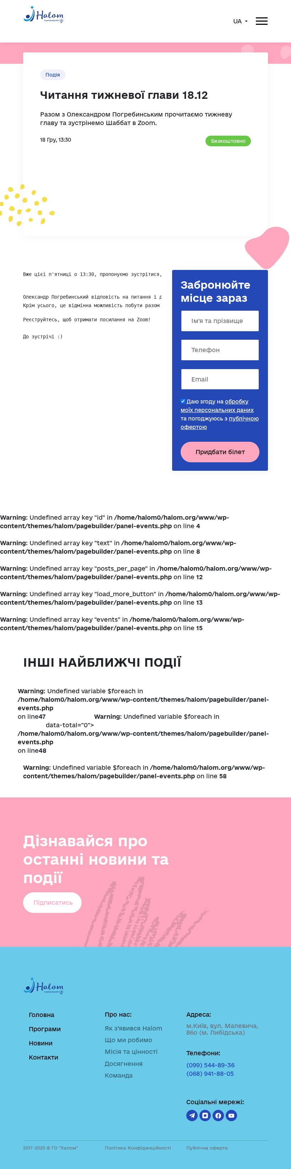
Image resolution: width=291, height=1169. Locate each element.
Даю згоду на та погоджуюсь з (220, 414)
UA (238, 21)
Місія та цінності (131, 1051)
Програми (45, 1029)
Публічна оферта (207, 1147)
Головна (41, 1014)
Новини (41, 1043)
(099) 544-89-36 (210, 1065)
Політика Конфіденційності (138, 1147)
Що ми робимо (128, 1040)
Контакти (43, 1057)
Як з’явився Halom (133, 1028)
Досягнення (124, 1063)
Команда (119, 1075)
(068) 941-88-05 (210, 1073)
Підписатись (53, 902)
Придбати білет (220, 451)
